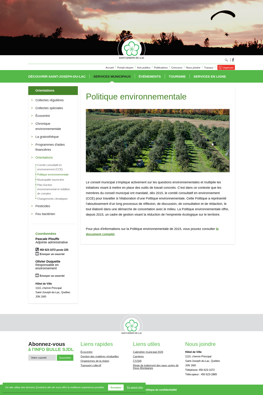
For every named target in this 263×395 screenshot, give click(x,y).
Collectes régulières (49, 100)
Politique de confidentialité (160, 389)
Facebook (233, 60)
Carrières (138, 356)
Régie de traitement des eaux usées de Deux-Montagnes (156, 367)
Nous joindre (193, 67)
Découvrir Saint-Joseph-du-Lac (57, 76)
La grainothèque (47, 137)
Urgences (228, 67)
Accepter (115, 387)
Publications (161, 67)
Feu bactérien (45, 214)
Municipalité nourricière (50, 179)
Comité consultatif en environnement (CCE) (50, 167)
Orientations (44, 90)
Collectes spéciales (49, 108)
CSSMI (137, 360)
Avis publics (143, 67)
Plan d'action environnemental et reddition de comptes (53, 189)
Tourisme (177, 76)
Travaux (208, 67)
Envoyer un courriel (52, 254)
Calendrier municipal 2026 (148, 351)
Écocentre (42, 116)
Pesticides (42, 206)
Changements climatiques (52, 198)
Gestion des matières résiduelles (100, 356)
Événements (150, 76)
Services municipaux (112, 76)
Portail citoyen (125, 67)
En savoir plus (135, 387)
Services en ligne (210, 76)
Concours (176, 67)
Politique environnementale (53, 174)
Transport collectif (91, 365)
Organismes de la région (95, 360)
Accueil (110, 67)
